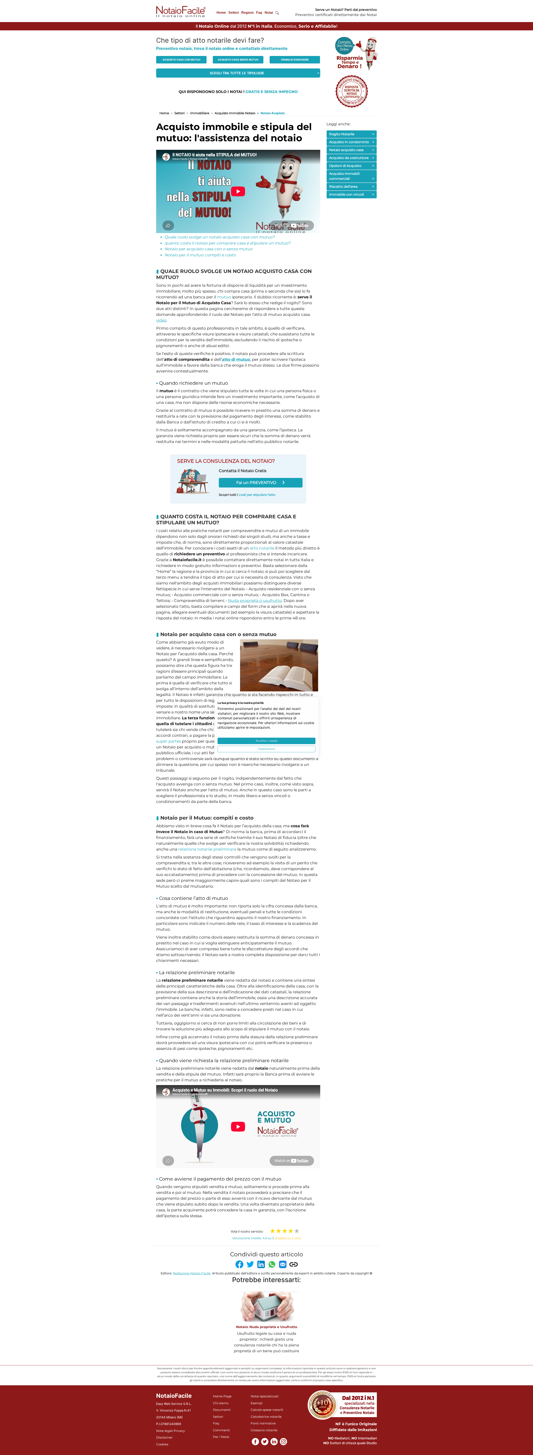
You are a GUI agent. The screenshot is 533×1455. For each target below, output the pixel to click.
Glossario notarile (264, 1430)
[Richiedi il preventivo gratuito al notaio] (351, 91)
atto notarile (262, 548)
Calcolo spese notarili (267, 1410)
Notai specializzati (265, 1396)
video (161, 320)
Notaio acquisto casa (351, 150)
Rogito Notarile (351, 134)
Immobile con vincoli (351, 194)
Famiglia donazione (295, 59)
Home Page (222, 1396)
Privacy (179, 1431)
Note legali (164, 1431)
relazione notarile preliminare (207, 849)
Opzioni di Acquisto (351, 166)
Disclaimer (164, 1437)
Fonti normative (263, 1423)
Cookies (162, 1444)
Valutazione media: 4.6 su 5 (266, 1238)
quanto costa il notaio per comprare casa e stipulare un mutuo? (227, 243)
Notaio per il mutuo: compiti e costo (200, 255)
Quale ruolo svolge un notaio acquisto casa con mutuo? (219, 237)
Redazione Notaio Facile (191, 1273)
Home (221, 12)
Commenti (221, 1430)
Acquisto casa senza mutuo (238, 59)
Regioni (247, 12)
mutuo (224, 297)
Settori (233, 12)
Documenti (221, 1410)
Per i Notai (221, 1437)
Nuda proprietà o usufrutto (255, 600)
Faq (259, 12)
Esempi (256, 1403)
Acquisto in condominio (351, 142)
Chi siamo (220, 1403)
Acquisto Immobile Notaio (235, 113)
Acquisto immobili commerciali (351, 176)
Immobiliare (199, 113)
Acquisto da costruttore (351, 158)
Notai (269, 12)
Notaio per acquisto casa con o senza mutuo (208, 249)
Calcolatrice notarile (266, 1417)
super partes (168, 741)
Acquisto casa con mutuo (181, 59)
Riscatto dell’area (351, 187)
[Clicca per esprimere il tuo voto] (297, 1231)
